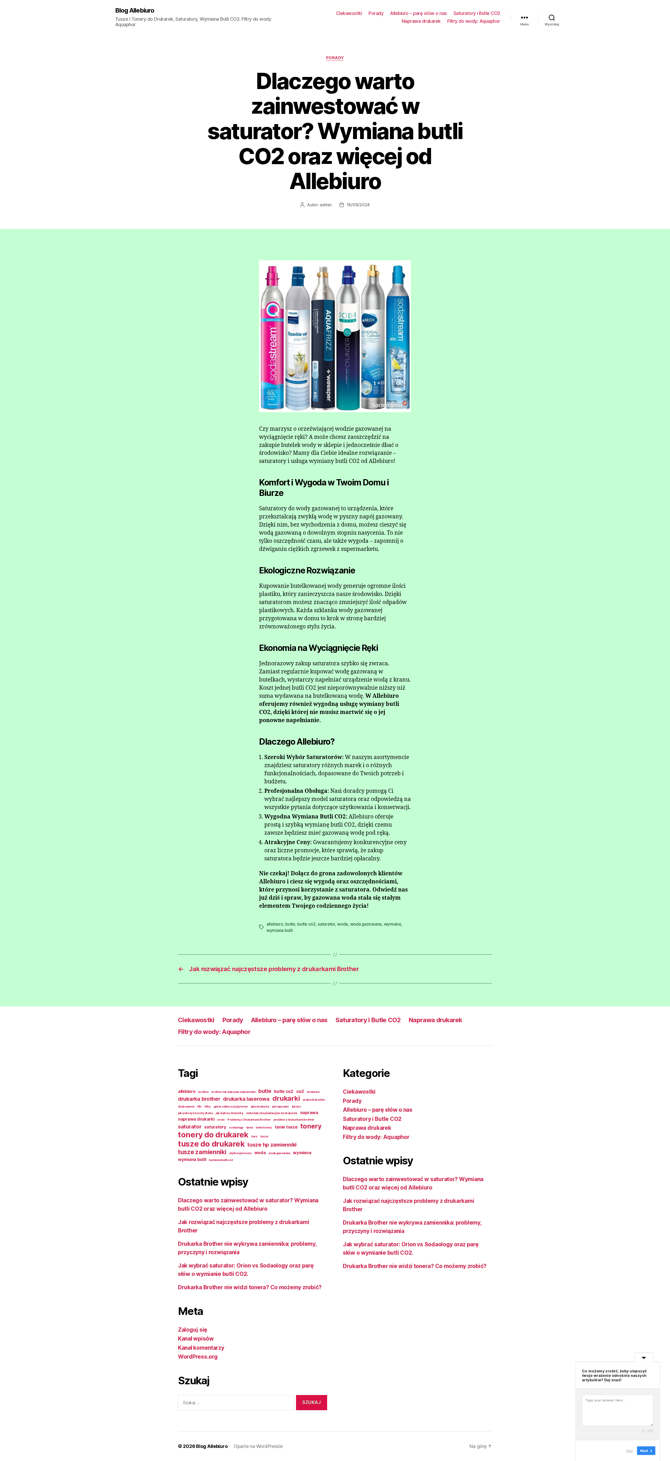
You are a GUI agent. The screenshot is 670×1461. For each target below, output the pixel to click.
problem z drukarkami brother (293, 1119)
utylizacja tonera (240, 1153)
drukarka (313, 1092)
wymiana (392, 924)
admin (326, 204)
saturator (326, 924)
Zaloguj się (192, 1329)
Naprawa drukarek (421, 21)
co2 (300, 1091)
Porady (375, 13)
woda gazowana (366, 924)
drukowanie (186, 1106)
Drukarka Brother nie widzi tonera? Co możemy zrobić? (250, 1287)
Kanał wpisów (196, 1338)
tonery (310, 1126)
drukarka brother (199, 1099)
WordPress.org (198, 1356)
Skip (629, 1450)
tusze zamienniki (202, 1152)
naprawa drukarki (196, 1119)
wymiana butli (279, 930)
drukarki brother (314, 1100)
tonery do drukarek (213, 1134)
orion (221, 1119)
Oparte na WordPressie (258, 1446)
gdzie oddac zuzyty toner (231, 1106)
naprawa (309, 1112)
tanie (249, 1127)
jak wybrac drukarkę (229, 1113)
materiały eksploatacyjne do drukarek (271, 1113)
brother (203, 1092)
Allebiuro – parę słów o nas (418, 13)
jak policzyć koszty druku (195, 1113)
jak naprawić (280, 1106)
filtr (199, 1106)
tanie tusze (286, 1127)
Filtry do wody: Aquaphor (473, 21)
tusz (254, 1136)
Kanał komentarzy (201, 1347)
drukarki (286, 1098)
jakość (296, 1106)
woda (342, 924)
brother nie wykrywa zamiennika (233, 1092)
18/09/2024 (358, 204)
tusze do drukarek (211, 1143)
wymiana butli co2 (221, 1160)
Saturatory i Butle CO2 (477, 13)
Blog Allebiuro (134, 10)
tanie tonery (264, 1127)
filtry (207, 1106)
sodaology (236, 1127)
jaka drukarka (260, 1106)
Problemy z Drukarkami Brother (249, 1119)
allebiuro (274, 924)
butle (290, 924)
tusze (264, 1136)
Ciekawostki (349, 13)
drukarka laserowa (246, 1099)
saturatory (215, 1127)
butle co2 (306, 924)
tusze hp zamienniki (272, 1145)
